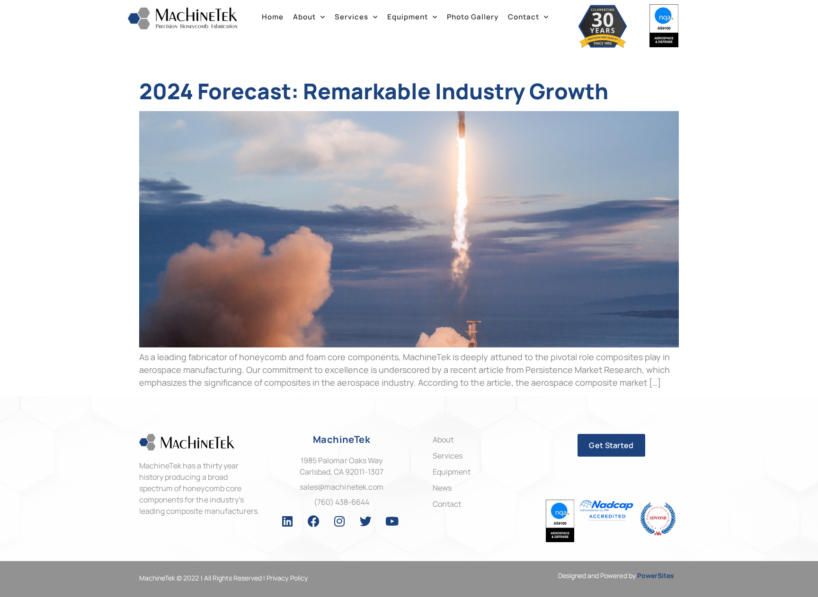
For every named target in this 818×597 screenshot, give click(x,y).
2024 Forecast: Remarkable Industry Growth (373, 91)
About (304, 17)
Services (351, 17)
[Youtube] (392, 521)
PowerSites (655, 575)
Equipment (407, 17)
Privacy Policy (287, 577)
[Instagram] (340, 521)
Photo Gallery (472, 17)
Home (273, 17)
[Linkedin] (287, 521)
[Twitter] (366, 521)
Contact (523, 17)
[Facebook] (313, 521)
